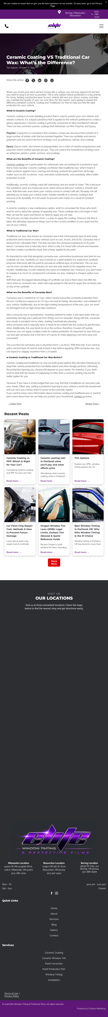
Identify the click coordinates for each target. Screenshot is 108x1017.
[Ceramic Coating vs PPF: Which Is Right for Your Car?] (20, 436)
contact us (79, 396)
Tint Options (82, 458)
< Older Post (15, 403)
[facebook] (52, 893)
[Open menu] (101, 26)
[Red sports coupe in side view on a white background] (88, 436)
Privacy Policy (11, 996)
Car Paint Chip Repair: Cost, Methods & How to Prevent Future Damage (19, 531)
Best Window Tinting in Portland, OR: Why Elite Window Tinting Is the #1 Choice (87, 531)
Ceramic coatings (15, 164)
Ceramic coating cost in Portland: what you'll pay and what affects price (52, 463)
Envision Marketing (97, 1008)
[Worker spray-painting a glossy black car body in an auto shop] (20, 504)
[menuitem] (54, 908)
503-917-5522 (54, 873)
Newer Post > (92, 403)
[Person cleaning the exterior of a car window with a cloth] (54, 504)
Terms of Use (11, 993)
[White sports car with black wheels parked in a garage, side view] (54, 436)
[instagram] (56, 893)
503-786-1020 (96, 14)
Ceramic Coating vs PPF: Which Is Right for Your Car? (18, 461)
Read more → (13, 481)
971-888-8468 (89, 871)
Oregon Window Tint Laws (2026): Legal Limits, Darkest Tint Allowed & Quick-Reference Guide (52, 533)
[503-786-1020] (6, 27)
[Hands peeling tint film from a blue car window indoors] (88, 504)
